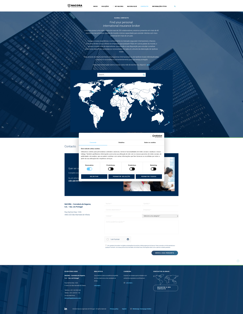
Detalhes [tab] (121, 142)
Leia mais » (97, 285)
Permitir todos (148, 176)
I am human (115, 239)
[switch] (111, 168)
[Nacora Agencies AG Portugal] (76, 6)
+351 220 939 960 (75, 181)
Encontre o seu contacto (164, 288)
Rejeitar (94, 176)
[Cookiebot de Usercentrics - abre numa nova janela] (154, 136)
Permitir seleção (121, 176)
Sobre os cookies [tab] (150, 142)
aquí (148, 65)
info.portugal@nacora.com (73, 298)
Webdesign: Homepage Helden (142, 309)
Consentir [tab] (93, 142)
